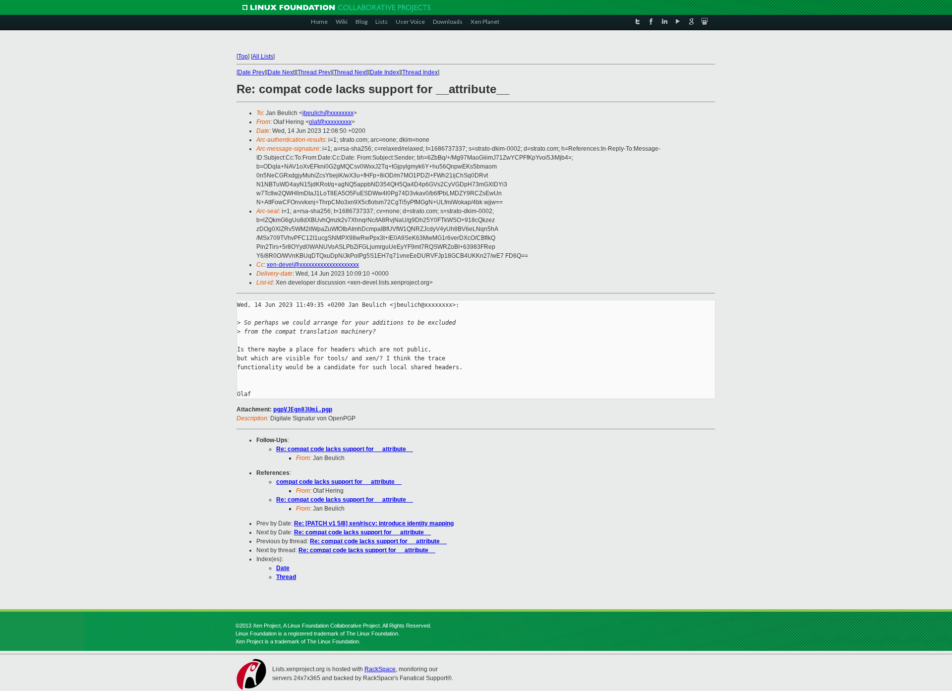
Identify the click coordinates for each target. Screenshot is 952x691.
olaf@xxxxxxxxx (330, 121)
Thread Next (350, 72)
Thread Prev (314, 72)
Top (243, 56)
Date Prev (251, 72)
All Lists (262, 56)
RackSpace (380, 669)
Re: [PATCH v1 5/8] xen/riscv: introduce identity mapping (374, 523)
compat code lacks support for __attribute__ (339, 481)
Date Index (384, 72)
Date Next (281, 72)
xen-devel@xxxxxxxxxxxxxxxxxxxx (313, 264)
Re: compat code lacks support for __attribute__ (344, 449)
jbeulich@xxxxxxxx (328, 113)
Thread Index (420, 72)
